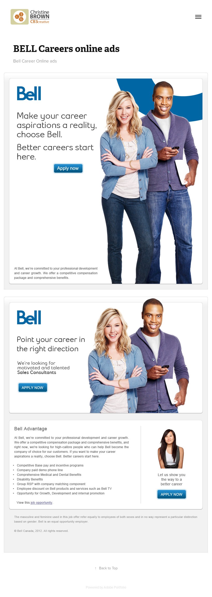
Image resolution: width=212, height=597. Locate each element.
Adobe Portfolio (115, 587)
